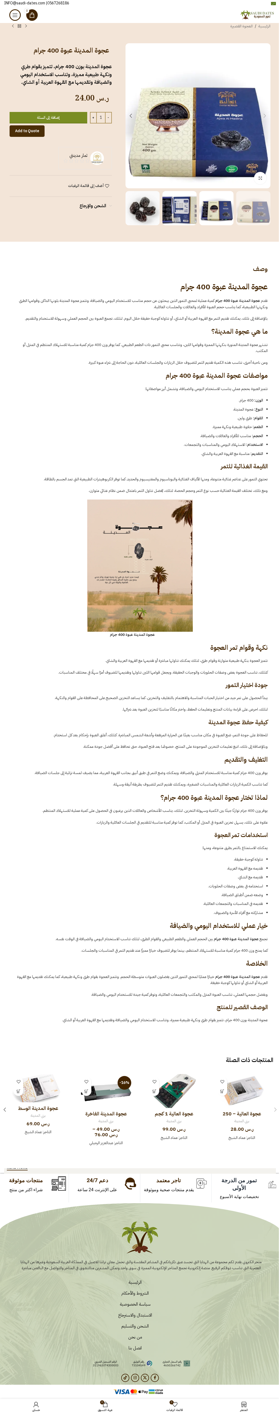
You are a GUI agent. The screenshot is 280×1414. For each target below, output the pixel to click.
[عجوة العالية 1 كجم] (174, 1091)
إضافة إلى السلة (48, 117)
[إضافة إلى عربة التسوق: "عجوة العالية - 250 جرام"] (222, 1091)
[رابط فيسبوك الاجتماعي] (155, 1378)
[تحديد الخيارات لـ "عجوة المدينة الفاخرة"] (86, 1091)
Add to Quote (27, 131)
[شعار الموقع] (258, 15)
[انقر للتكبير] (260, 178)
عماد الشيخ (237, 1138)
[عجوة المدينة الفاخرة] (106, 1091)
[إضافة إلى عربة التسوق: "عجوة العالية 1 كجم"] (154, 1091)
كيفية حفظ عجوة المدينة (238, 722)
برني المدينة (241, 1121)
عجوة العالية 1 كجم (174, 1113)
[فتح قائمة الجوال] (15, 15)
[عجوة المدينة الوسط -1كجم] (38, 1088)
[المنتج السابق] (26, 26)
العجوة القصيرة (241, 26)
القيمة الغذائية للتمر (244, 466)
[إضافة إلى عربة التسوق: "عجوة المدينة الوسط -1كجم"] (18, 1091)
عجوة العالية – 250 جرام (242, 1117)
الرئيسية (264, 26)
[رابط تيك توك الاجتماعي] (125, 1378)
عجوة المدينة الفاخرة (106, 1113)
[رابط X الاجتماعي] (145, 1378)
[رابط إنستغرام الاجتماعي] (135, 1378)
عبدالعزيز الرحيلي (101, 1143)
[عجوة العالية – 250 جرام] (242, 1091)
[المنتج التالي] (13, 26)
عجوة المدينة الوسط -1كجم (38, 1111)
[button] (264, 115)
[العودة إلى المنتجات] (19, 26)
